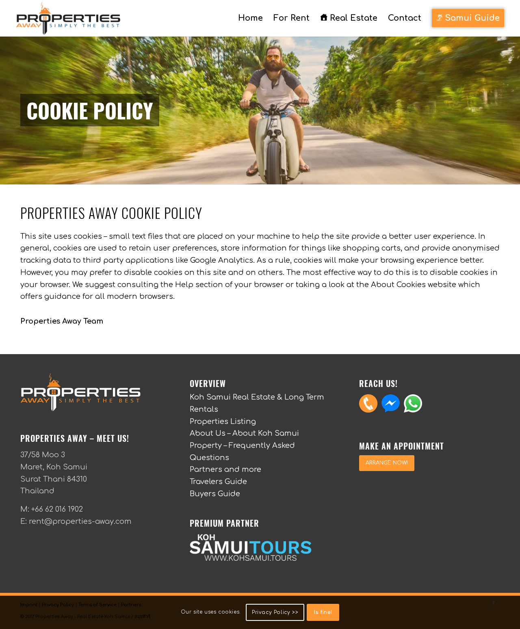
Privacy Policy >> (275, 612)
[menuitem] (250, 18)
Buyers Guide (215, 494)
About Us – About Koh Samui (244, 433)
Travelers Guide (218, 482)
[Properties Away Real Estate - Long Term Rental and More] (68, 18)
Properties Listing (223, 421)
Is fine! (323, 612)
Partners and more (225, 469)
